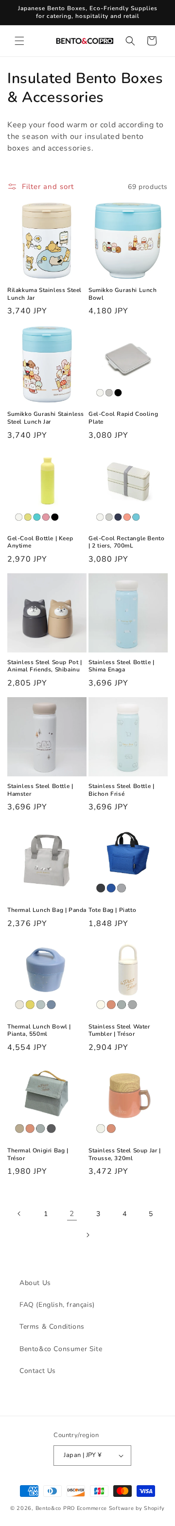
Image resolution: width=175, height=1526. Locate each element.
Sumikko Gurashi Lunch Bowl (122, 294)
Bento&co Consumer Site (60, 1349)
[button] (19, 40)
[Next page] (87, 1235)
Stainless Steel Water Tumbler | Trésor (119, 1030)
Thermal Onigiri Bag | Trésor (38, 1154)
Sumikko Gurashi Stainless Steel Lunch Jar (45, 418)
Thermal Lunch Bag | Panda (47, 910)
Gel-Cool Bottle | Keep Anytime (40, 542)
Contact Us (37, 1370)
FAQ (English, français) (57, 1304)
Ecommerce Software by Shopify (121, 1508)
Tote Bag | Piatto (112, 910)
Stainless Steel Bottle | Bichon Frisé (121, 790)
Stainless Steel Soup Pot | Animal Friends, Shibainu (44, 666)
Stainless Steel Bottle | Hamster (40, 790)
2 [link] (72, 1213)
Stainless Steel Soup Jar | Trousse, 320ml (124, 1154)
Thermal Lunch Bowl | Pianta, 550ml (39, 1030)
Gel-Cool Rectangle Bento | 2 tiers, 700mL (126, 542)
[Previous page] (19, 1213)
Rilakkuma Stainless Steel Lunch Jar (44, 294)
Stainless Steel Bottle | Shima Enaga (121, 666)
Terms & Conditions (52, 1326)
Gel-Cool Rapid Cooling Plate (123, 418)
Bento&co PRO (55, 1508)
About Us (35, 1282)
